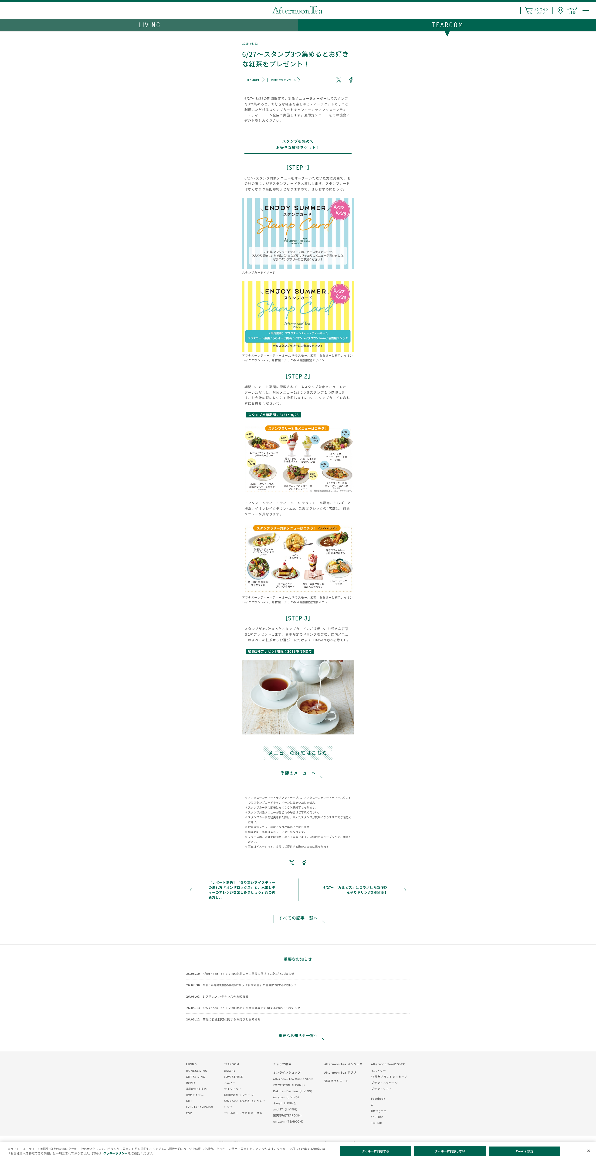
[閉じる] (588, 1151)
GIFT (189, 1101)
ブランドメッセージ (384, 1083)
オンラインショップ (287, 1072)
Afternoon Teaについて (388, 1064)
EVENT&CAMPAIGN (199, 1107)
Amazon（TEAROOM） (289, 1121)
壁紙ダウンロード (336, 1081)
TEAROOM (231, 1064)
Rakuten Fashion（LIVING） (293, 1091)
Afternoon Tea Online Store (293, 1079)
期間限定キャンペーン (239, 1095)
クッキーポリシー (115, 1153)
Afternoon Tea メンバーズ (343, 1064)
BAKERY (229, 1070)
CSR (189, 1113)
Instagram (378, 1111)
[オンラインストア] (536, 10)
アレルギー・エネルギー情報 (243, 1113)
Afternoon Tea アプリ (340, 1072)
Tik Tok (376, 1123)
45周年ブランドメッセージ (389, 1076)
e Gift (228, 1107)
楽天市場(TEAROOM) (287, 1115)
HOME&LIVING (196, 1070)
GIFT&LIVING (195, 1076)
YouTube (377, 1117)
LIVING (191, 1064)
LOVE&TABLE (233, 1076)
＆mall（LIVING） (285, 1103)
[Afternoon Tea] (297, 10)
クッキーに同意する (375, 1151)
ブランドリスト (381, 1089)
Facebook (378, 1098)
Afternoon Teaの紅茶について (245, 1101)
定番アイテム (195, 1095)
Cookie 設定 (524, 1151)
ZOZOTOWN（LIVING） (289, 1085)
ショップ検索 (282, 1064)
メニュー (230, 1083)
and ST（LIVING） (286, 1109)
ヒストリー (378, 1070)
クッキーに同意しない (450, 1151)
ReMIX (190, 1083)
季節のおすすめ (196, 1089)
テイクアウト (233, 1089)
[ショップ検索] (567, 10)
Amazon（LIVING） (287, 1097)
